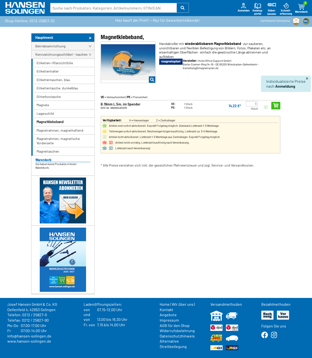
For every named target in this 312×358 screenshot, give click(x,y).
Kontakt (166, 309)
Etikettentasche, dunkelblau (57, 88)
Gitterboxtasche (49, 97)
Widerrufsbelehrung (177, 330)
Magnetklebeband (50, 122)
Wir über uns (183, 304)
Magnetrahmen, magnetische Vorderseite (58, 141)
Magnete (43, 105)
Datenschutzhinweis (177, 336)
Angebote (168, 314)
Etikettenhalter (48, 71)
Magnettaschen (48, 151)
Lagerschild (45, 113)
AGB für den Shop (175, 325)
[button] (183, 8)
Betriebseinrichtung (50, 46)
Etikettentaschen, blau (53, 80)
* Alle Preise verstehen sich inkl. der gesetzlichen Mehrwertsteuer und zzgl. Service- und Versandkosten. (177, 165)
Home (165, 304)
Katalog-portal (258, 12)
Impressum (169, 320)
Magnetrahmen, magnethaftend (60, 130)
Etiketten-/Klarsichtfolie (55, 63)
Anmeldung (285, 86)
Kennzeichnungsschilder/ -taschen (61, 54)
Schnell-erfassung (286, 12)
